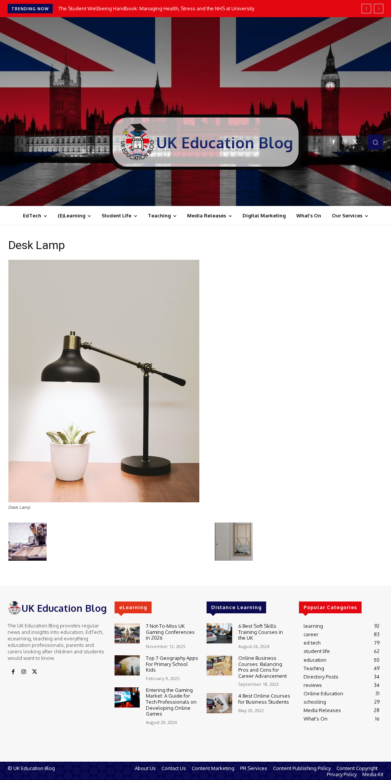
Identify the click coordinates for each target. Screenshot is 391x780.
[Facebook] (333, 142)
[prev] (366, 8)
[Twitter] (355, 142)
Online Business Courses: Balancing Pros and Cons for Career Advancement (262, 667)
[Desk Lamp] (103, 500)
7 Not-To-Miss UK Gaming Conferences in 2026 (170, 632)
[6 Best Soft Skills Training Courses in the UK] (219, 633)
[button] (375, 142)
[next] (378, 8)
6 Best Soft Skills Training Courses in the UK (260, 632)
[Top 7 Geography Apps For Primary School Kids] (127, 665)
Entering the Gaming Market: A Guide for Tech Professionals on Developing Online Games (171, 702)
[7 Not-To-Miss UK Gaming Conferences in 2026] (127, 633)
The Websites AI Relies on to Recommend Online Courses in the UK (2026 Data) (150, 8)
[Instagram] (344, 142)
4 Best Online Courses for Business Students (264, 699)
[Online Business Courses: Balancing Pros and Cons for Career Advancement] (219, 665)
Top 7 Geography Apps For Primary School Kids (172, 664)
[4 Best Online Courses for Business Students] (219, 703)
